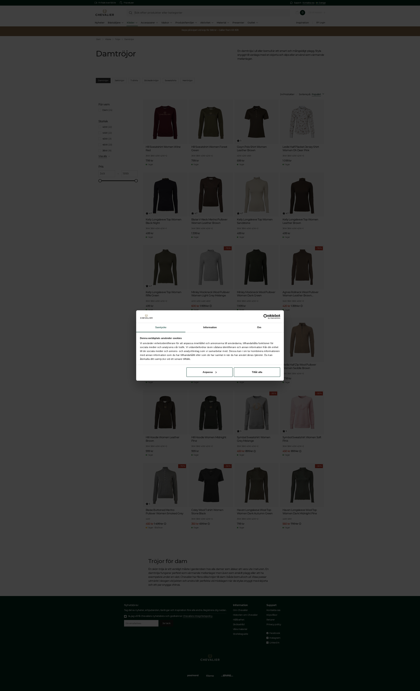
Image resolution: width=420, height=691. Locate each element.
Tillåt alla (257, 372)
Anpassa (208, 372)
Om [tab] (259, 327)
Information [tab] (210, 327)
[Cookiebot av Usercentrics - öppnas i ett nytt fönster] (266, 316)
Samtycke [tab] (161, 327)
